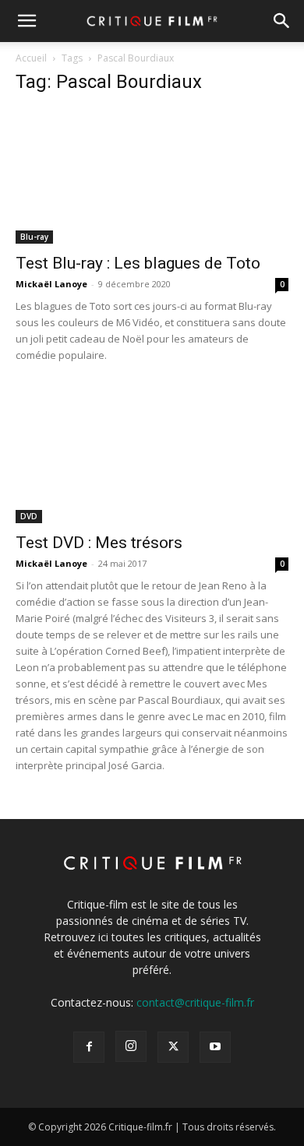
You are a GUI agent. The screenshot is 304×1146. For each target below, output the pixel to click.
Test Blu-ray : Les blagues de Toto (138, 263)
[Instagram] (131, 1046)
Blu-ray (34, 236)
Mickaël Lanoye (51, 284)
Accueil (31, 58)
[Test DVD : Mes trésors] (152, 455)
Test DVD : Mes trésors (99, 542)
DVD (28, 516)
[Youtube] (215, 1047)
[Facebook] (88, 1047)
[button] (26, 21)
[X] (173, 1047)
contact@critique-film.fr (195, 1002)
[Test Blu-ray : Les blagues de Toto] (152, 176)
